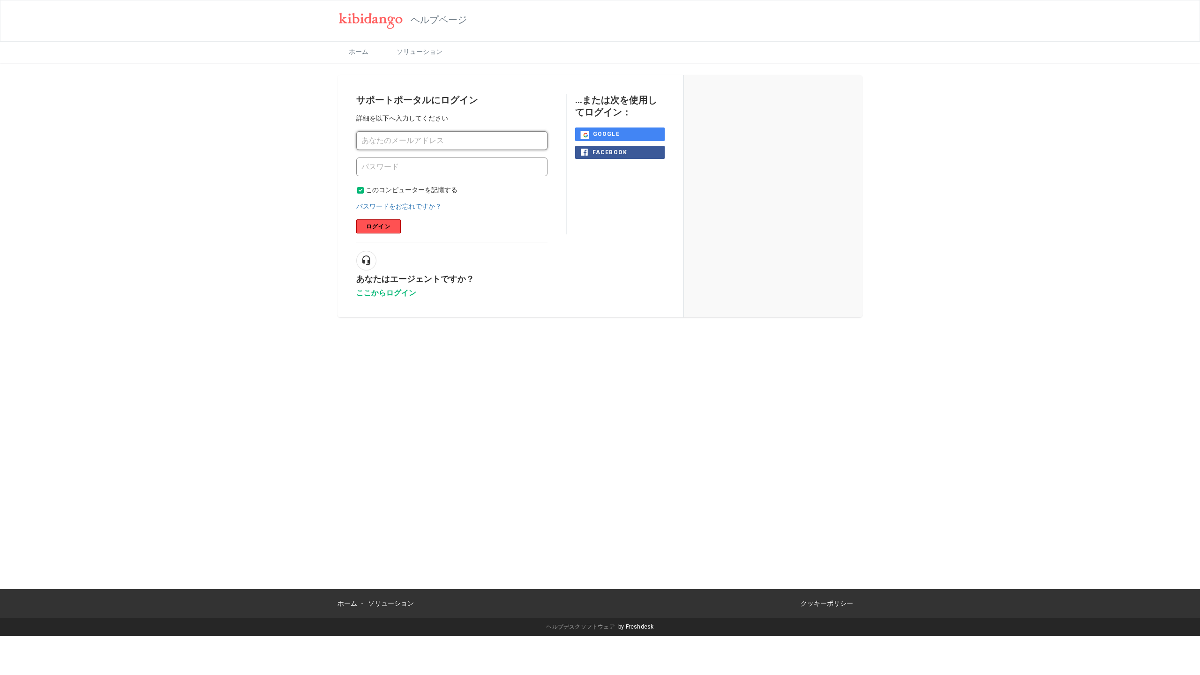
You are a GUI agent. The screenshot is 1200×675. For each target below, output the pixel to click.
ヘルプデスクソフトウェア (581, 626)
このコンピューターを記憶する (412, 190)
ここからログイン (386, 293)
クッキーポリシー (827, 603)
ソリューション (419, 51)
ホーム (358, 51)
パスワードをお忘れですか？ (399, 206)
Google (606, 134)
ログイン (378, 226)
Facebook (610, 152)
